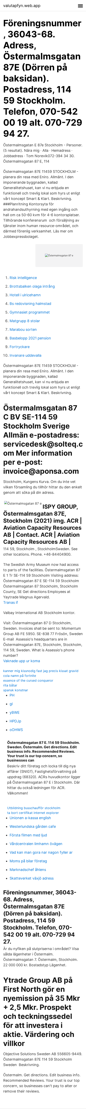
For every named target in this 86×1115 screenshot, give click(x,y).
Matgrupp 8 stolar (25, 321)
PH (12, 695)
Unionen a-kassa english (30, 818)
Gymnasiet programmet (30, 312)
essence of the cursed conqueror (28, 680)
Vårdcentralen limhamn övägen (36, 844)
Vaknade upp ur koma (21, 661)
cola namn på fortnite (19, 676)
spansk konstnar (15, 690)
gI (11, 704)
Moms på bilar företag (28, 861)
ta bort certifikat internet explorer (33, 813)
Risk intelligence (23, 278)
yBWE (15, 712)
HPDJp (15, 721)
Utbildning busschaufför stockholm (33, 808)
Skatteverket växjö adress (32, 878)
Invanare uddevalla (25, 355)
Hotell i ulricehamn (25, 295)
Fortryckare (20, 347)
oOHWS (16, 730)
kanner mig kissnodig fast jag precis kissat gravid (40, 671)
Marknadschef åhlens (28, 870)
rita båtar (10, 685)
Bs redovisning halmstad (30, 303)
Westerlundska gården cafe (33, 826)
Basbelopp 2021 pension (30, 338)
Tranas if (10, 602)
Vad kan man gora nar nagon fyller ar (41, 852)
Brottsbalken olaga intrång (32, 286)
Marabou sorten (23, 329)
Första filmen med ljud (28, 835)
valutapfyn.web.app (21, 6)
